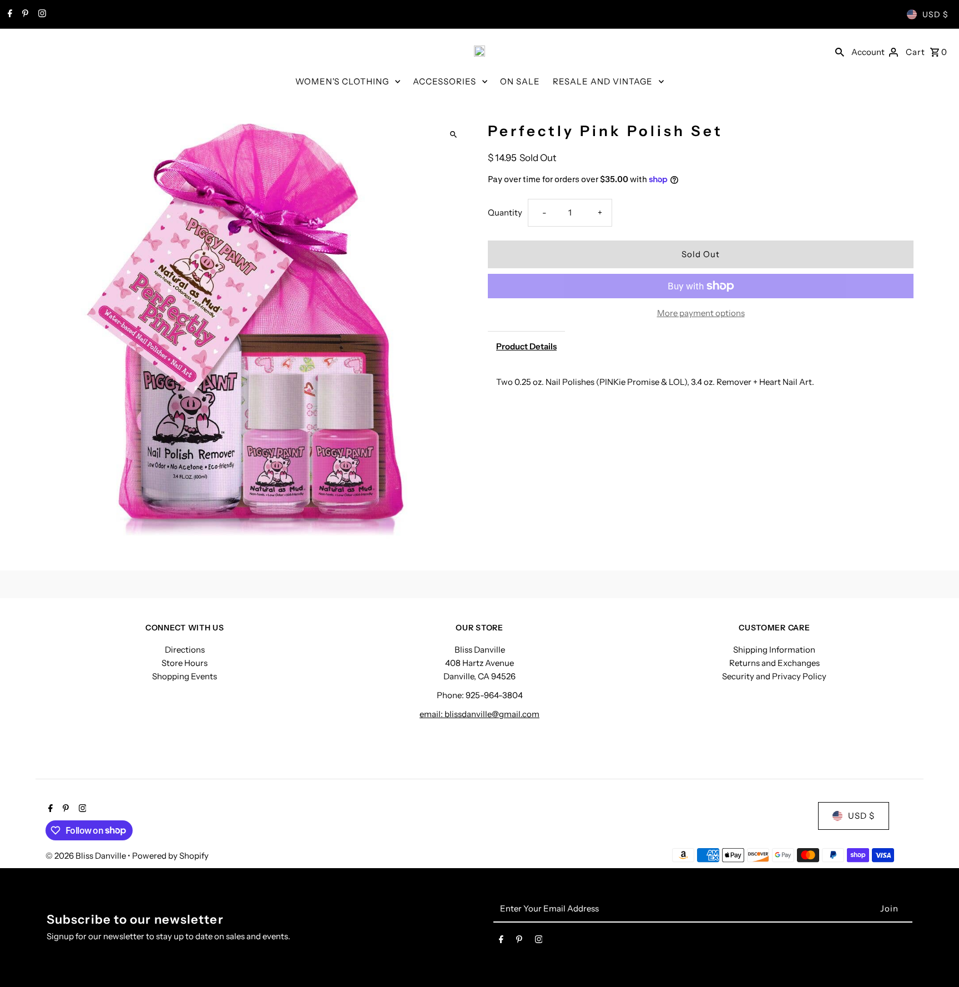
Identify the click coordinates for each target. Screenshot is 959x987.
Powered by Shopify (170, 855)
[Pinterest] (23, 14)
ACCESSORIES (444, 81)
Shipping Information (774, 649)
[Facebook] (8, 14)
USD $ (935, 14)
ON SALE (520, 81)
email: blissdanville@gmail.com (479, 714)
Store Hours (184, 663)
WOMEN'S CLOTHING (342, 81)
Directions (185, 649)
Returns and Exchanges (774, 663)
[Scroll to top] (935, 957)
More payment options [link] (701, 313)
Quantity (505, 212)
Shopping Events (184, 676)
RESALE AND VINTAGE (603, 81)
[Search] (839, 51)
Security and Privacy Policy (774, 676)
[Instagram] (41, 14)
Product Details (526, 346)
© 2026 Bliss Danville (87, 855)
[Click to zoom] (453, 134)
